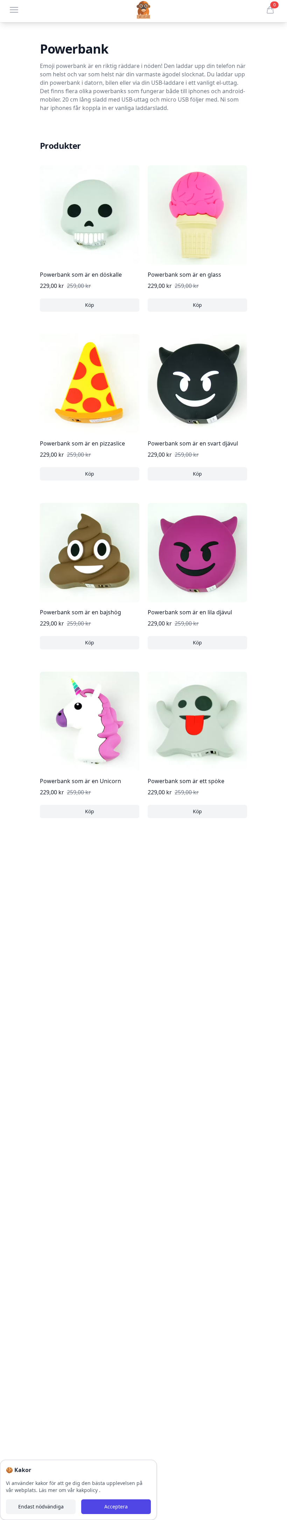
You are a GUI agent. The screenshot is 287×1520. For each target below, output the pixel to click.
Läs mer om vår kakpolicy (69, 1490)
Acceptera (116, 1506)
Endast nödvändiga (41, 1506)
